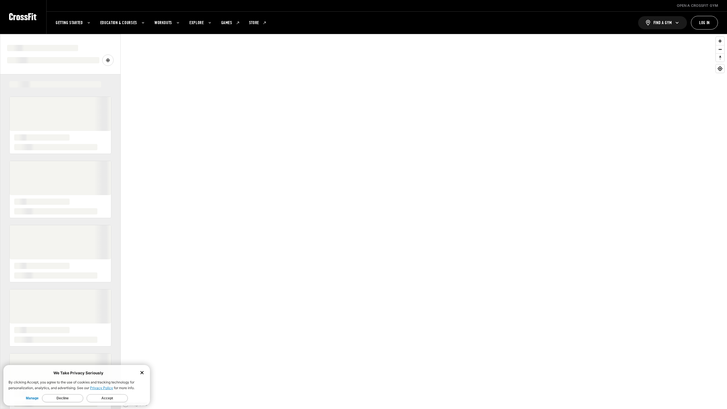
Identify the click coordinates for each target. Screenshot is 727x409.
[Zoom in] (720, 41)
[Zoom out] (720, 49)
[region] (424, 221)
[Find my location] (720, 68)
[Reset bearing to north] (720, 57)
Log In (704, 22)
